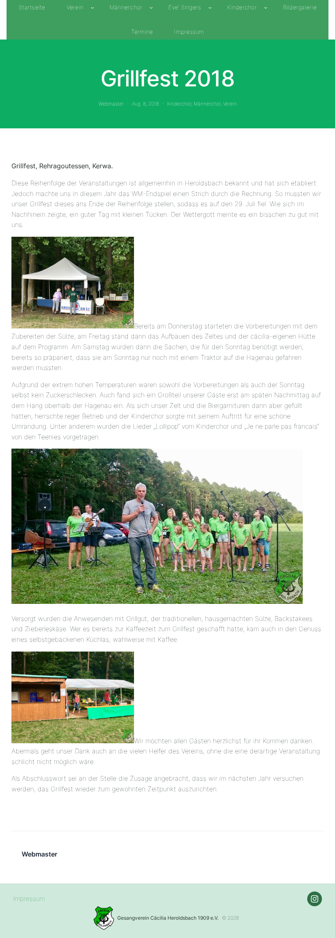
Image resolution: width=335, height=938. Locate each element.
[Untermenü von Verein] (92, 7)
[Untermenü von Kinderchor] (265, 7)
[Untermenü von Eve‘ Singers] (210, 7)
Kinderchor (179, 104)
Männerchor (207, 104)
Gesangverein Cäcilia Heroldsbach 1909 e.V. (168, 918)
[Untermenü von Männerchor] (151, 7)
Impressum (29, 898)
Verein (230, 104)
